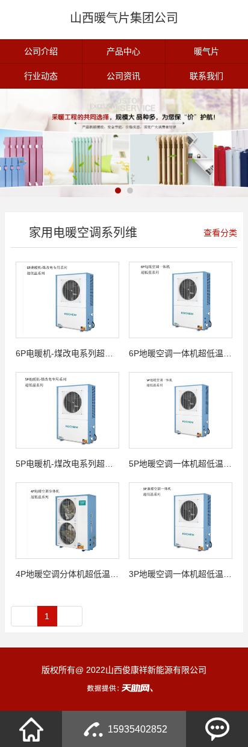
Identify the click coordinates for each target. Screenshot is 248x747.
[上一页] (24, 616)
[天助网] (124, 688)
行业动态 (41, 76)
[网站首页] (31, 729)
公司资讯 (123, 76)
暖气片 (206, 51)
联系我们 (206, 76)
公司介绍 (41, 51)
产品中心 (123, 51)
